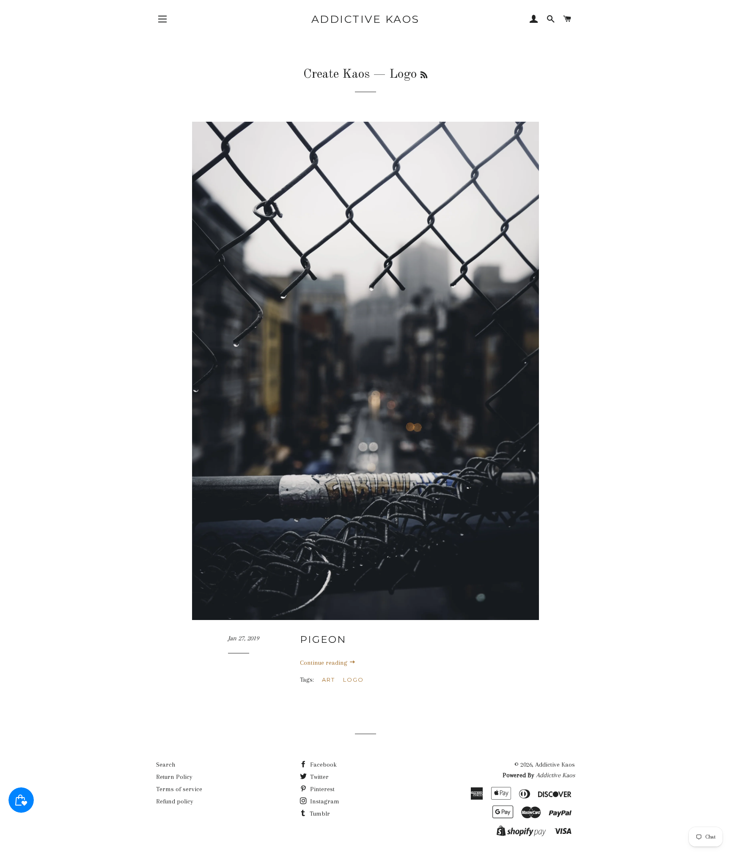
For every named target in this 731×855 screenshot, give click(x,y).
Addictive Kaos (365, 19)
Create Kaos (336, 74)
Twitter (318, 777)
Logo (353, 679)
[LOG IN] (534, 20)
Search (165, 764)
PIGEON (323, 639)
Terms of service (179, 789)
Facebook (322, 764)
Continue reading (324, 663)
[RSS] (424, 75)
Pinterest (321, 789)
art (328, 679)
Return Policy (174, 777)
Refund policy (174, 801)
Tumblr (319, 813)
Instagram (323, 801)
